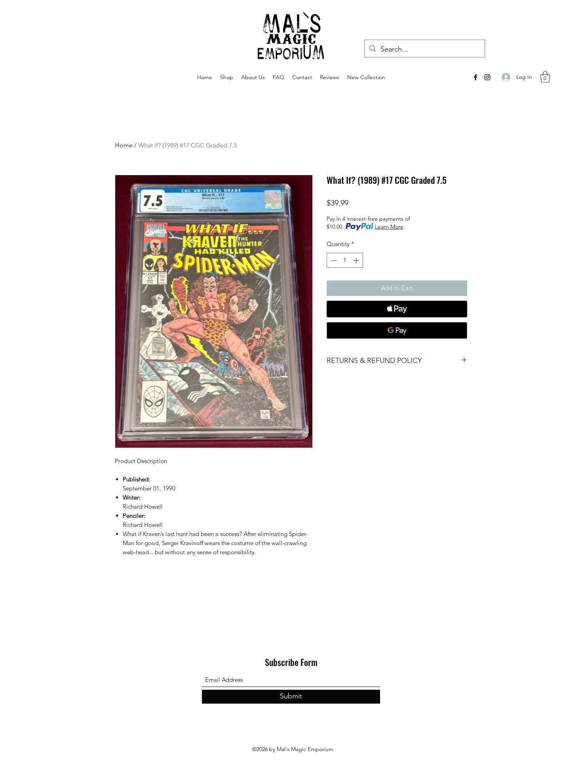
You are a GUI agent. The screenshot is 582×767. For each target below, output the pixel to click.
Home (124, 145)
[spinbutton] (345, 260)
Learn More (389, 226)
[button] (545, 77)
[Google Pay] (397, 330)
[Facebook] (475, 77)
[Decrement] (333, 260)
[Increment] (357, 260)
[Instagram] (487, 77)
